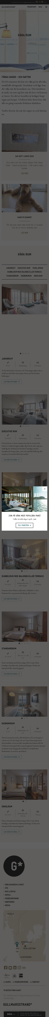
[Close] (44, 488)
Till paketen (23, 525)
